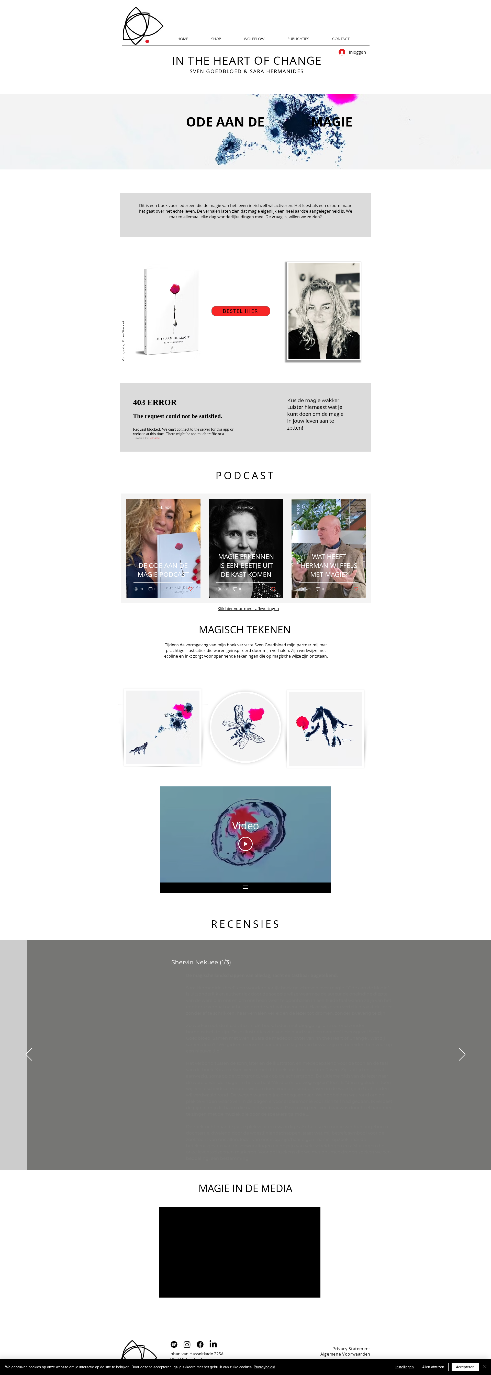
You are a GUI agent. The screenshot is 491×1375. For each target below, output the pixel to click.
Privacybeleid (264, 1366)
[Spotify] (174, 1344)
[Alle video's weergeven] (245, 888)
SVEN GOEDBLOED (216, 71)
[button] (298, 38)
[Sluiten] (485, 1367)
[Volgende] (462, 1054)
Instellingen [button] (404, 1366)
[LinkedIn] (213, 1344)
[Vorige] (29, 1054)
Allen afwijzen (433, 1366)
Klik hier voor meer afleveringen (248, 608)
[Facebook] (200, 1344)
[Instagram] (187, 1344)
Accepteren (465, 1366)
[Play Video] (245, 844)
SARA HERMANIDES (277, 71)
